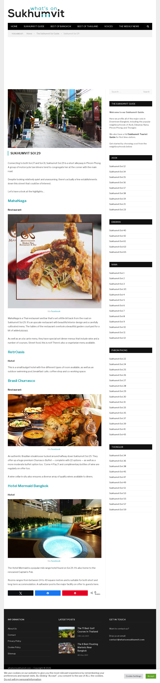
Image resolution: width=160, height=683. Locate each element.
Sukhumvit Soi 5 (117, 300)
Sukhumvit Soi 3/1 (117, 289)
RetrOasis (16, 352)
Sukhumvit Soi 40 (117, 230)
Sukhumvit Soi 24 (117, 364)
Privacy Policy (14, 641)
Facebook (55, 311)
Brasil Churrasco (21, 380)
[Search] (148, 26)
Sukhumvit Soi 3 (117, 284)
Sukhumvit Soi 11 (117, 332)
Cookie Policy (14, 647)
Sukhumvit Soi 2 (117, 278)
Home (14, 26)
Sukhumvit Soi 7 (117, 311)
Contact (12, 635)
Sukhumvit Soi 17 (117, 188)
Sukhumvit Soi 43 (117, 434)
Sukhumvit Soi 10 (117, 327)
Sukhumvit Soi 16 (117, 182)
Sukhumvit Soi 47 (117, 477)
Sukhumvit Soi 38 (117, 466)
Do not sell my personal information (22, 679)
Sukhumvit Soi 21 (117, 204)
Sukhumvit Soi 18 (117, 193)
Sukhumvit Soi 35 (117, 413)
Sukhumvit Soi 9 (117, 321)
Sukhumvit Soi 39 (117, 423)
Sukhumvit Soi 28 (117, 386)
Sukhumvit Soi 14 (117, 171)
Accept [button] (151, 676)
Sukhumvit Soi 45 (117, 471)
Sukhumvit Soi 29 (117, 391)
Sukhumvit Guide (34, 26)
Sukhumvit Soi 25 (117, 369)
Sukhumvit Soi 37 (117, 418)
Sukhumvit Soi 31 (117, 402)
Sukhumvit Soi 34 (117, 455)
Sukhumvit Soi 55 (117, 498)
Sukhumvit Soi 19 (117, 198)
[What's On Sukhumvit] (36, 11)
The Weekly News (129, 26)
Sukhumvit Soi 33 (117, 407)
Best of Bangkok (61, 26)
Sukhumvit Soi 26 (117, 375)
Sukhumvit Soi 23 (117, 209)
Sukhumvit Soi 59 (117, 509)
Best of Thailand (88, 26)
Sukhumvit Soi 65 (117, 252)
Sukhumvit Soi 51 (117, 488)
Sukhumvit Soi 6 (117, 305)
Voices (108, 26)
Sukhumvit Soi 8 (117, 316)
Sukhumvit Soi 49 (117, 482)
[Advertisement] (80, 61)
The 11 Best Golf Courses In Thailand (88, 630)
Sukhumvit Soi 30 (117, 396)
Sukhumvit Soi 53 (117, 493)
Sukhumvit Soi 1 (116, 273)
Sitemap (12, 653)
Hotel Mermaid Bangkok (28, 486)
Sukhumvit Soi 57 (117, 504)
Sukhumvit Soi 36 (117, 461)
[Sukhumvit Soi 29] (54, 119)
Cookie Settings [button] (133, 676)
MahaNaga (17, 201)
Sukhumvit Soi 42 (117, 236)
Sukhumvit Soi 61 (117, 241)
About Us (12, 628)
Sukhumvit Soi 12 (117, 166)
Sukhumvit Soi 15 (117, 177)
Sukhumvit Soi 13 (117, 338)
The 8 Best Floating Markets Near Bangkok (88, 648)
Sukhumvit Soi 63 (117, 246)
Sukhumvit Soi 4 (117, 294)
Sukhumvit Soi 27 (117, 380)
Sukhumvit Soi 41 (117, 429)
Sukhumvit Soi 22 (117, 358)
